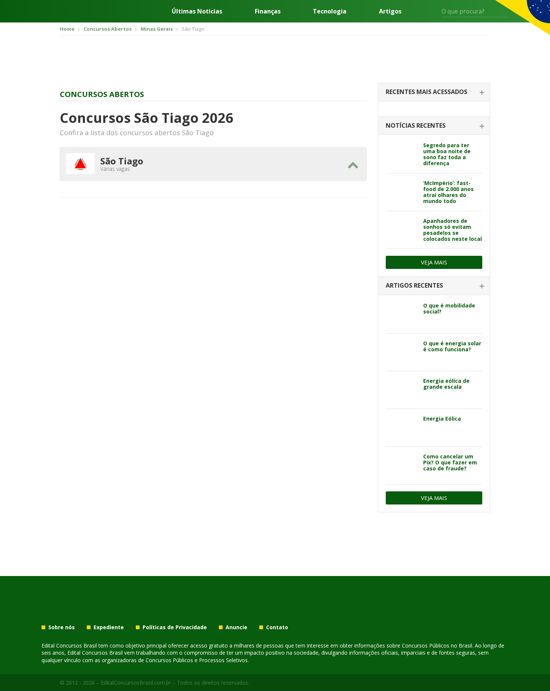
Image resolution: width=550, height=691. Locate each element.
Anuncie (236, 627)
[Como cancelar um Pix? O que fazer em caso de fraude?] (402, 466)
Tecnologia (329, 11)
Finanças (268, 11)
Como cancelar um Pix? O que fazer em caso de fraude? (450, 462)
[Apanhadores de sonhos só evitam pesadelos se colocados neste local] (402, 230)
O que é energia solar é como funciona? (452, 346)
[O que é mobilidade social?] (402, 315)
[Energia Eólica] (402, 428)
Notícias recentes (416, 125)
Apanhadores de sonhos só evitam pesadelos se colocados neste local (452, 229)
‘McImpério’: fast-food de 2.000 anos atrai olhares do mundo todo (448, 191)
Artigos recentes (414, 285)
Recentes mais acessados (426, 92)
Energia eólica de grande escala (446, 383)
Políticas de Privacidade (175, 627)
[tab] (434, 92)
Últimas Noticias (197, 11)
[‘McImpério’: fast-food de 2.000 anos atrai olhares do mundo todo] (402, 192)
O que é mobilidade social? (449, 308)
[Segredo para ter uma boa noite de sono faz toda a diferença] (402, 154)
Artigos (390, 11)
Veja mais (434, 262)
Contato (277, 627)
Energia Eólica (442, 418)
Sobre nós (61, 627)
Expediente (109, 627)
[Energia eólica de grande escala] (402, 390)
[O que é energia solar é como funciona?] (402, 352)
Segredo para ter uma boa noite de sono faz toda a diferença (447, 154)
